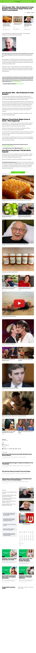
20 (26, 538)
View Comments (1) (18, 172)
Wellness (20, 556)
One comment (4, 12)
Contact (22, 588)
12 (24, 536)
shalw (3, 458)
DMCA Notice (26, 587)
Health (3, 556)
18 (22, 538)
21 (28, 538)
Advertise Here (31, 587)
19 (24, 538)
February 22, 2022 (19, 83)
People (4, 5)
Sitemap (19, 588)
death (9, 123)
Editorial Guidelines (20, 587)
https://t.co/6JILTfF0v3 (16, 81)
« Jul (20, 544)
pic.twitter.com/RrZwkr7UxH (8, 145)
